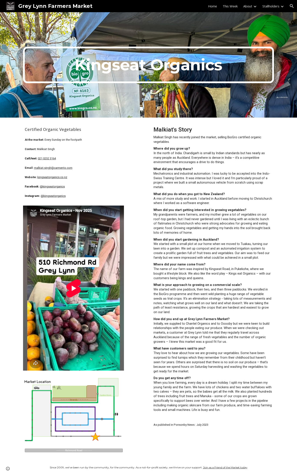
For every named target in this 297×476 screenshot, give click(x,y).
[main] (148, 65)
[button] (292, 6)
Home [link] (212, 6)
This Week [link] (230, 6)
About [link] (247, 6)
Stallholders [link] (270, 6)
